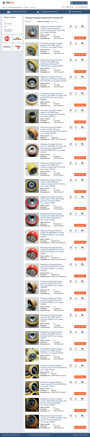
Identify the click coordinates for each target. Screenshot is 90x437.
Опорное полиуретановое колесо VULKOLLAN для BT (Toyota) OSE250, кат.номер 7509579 (51, 284)
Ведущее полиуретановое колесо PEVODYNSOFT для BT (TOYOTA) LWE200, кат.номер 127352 (52, 234)
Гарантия (71, 27)
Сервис (76, 27)
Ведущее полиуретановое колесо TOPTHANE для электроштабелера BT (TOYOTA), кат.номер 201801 (51, 63)
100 (56, 21)
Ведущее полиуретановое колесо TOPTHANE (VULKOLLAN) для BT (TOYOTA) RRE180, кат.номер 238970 (53, 402)
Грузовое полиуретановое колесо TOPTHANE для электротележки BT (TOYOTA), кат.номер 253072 (52, 113)
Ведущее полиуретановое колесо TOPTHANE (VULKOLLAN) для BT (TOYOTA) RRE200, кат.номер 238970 (53, 419)
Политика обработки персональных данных (39, 435)
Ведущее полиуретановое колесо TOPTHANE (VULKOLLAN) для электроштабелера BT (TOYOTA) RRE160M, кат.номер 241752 (53, 148)
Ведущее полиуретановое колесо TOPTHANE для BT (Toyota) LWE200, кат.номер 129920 (51, 318)
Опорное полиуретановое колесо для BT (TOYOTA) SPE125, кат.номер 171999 (53, 384)
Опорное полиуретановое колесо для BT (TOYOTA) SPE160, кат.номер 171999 (53, 368)
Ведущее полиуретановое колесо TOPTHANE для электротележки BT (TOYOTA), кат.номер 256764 (52, 183)
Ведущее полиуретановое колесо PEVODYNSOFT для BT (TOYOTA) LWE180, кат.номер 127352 (52, 251)
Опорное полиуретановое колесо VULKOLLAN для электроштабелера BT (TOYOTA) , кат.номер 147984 (53, 130)
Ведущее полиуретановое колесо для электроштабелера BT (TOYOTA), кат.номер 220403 (53, 79)
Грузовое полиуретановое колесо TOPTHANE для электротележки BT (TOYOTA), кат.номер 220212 (52, 166)
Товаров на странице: (43, 21)
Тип (26, 21)
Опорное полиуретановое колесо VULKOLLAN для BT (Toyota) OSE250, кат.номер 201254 (51, 301)
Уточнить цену (80, 38)
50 (53, 21)
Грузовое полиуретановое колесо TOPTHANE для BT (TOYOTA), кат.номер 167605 (51, 351)
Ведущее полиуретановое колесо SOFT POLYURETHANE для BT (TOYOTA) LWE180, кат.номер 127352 (52, 200)
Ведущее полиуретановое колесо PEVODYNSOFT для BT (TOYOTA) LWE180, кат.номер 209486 (52, 267)
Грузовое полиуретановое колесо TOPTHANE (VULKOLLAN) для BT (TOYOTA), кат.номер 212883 (53, 97)
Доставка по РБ (82, 27)
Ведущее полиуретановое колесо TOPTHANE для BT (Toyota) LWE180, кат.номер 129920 (51, 335)
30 (51, 21)
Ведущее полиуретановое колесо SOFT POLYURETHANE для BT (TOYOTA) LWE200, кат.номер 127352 (52, 217)
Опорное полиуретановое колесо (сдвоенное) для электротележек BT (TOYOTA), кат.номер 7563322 (52, 29)
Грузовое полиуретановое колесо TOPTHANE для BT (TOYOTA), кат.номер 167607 (51, 45)
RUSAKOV (85, 435)
